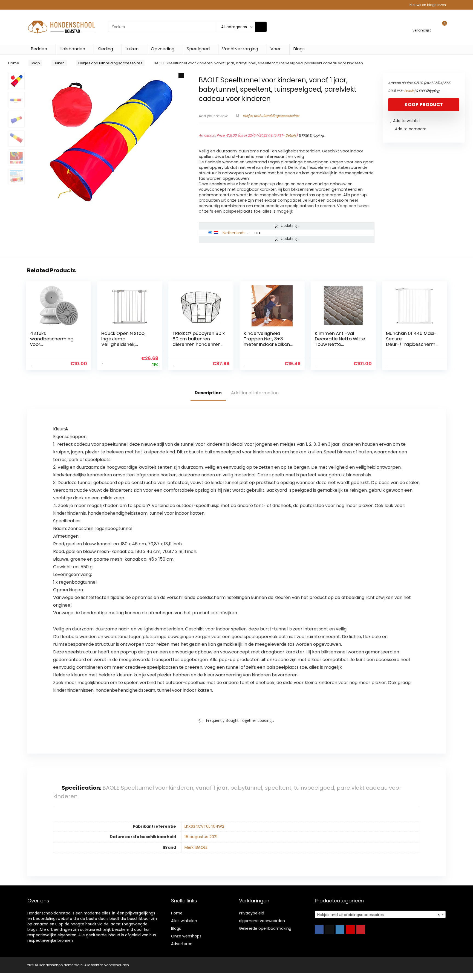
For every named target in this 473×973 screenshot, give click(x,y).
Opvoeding (162, 49)
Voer (275, 49)
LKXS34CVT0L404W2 (204, 826)
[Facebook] (319, 929)
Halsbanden (72, 49)
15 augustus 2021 (200, 836)
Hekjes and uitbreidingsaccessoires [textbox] (378, 914)
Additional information (255, 393)
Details (290, 135)
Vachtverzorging (240, 49)
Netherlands (234, 232)
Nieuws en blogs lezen (427, 4)
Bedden (39, 49)
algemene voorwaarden (262, 920)
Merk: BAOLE (195, 847)
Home (13, 63)
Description (208, 393)
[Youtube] (350, 929)
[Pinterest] (360, 929)
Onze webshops (186, 936)
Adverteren (181, 943)
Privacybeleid (251, 913)
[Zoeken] (261, 27)
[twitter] (329, 929)
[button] (181, 75)
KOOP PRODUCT (424, 104)
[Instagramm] (340, 929)
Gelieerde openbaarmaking (265, 928)
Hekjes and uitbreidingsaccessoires (110, 63)
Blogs (299, 49)
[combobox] (380, 914)
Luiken (132, 49)
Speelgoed (198, 49)
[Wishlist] (421, 24)
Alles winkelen (184, 920)
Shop (35, 63)
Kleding (105, 49)
